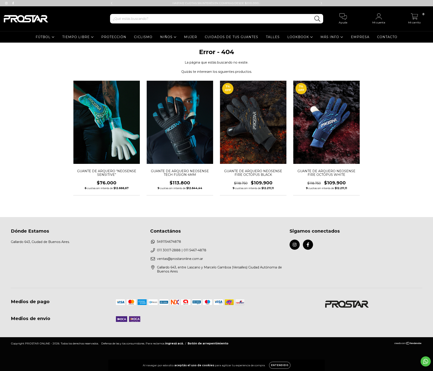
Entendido (279, 365)
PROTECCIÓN (113, 37)
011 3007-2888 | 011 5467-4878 (181, 250)
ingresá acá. (174, 343)
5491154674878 (169, 242)
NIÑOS (167, 37)
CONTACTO (387, 37)
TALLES (273, 37)
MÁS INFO (330, 37)
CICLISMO (143, 37)
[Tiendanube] (408, 343)
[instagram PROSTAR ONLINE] (6, 3)
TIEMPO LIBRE (76, 37)
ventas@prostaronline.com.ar (180, 259)
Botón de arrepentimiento (208, 343)
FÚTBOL (44, 37)
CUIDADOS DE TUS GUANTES (231, 37)
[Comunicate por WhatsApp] (426, 361)
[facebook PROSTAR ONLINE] (13, 3)
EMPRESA (360, 37)
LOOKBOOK (298, 37)
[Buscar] (317, 19)
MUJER (190, 37)
